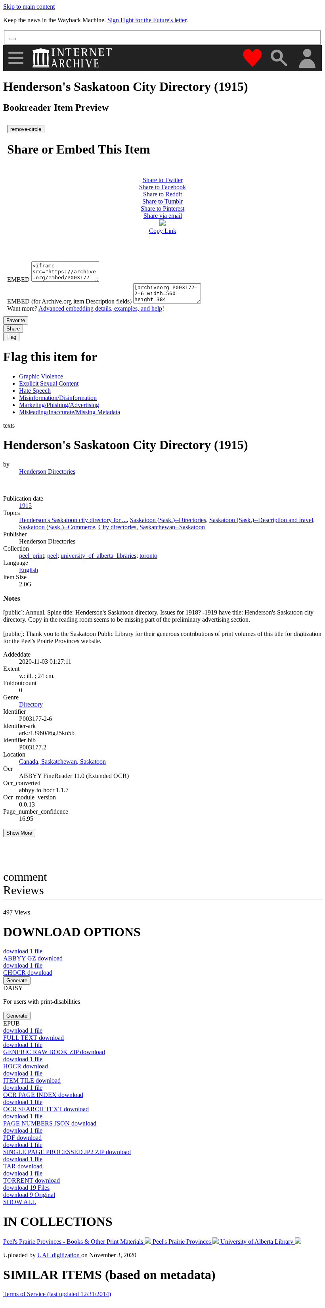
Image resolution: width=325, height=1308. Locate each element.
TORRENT (31, 1180)
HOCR (25, 1066)
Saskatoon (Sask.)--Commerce (57, 527)
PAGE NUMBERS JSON (49, 1123)
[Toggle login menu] (307, 59)
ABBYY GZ (33, 958)
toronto (148, 555)
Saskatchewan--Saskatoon (172, 527)
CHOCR (27, 972)
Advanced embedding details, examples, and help (100, 308)
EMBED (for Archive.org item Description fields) (69, 301)
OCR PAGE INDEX (43, 1094)
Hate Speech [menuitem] (35, 390)
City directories (117, 527)
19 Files (26, 1187)
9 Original (29, 1194)
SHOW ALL (19, 1202)
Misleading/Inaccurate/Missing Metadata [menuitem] (69, 412)
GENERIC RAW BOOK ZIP (54, 1052)
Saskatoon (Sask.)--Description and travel (261, 520)
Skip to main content (29, 6)
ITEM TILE (32, 1080)
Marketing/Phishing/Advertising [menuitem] (59, 404)
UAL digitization (59, 1255)
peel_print (31, 555)
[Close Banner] (13, 39)
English (28, 570)
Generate (16, 980)
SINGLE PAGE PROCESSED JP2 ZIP (67, 1152)
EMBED (18, 279)
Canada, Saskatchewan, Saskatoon (62, 761)
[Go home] (73, 57)
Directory (31, 704)
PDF (22, 1137)
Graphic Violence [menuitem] (41, 376)
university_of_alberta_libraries (98, 555)
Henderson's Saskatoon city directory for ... (73, 520)
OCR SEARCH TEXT (46, 1109)
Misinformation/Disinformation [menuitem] (58, 397)
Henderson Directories (47, 471)
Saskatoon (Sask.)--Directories (168, 520)
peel (52, 555)
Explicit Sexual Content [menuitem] (48, 383)
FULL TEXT (33, 1037)
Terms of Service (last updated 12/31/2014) (57, 1294)
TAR (22, 1166)
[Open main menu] (16, 58)
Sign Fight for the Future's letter (146, 20)
